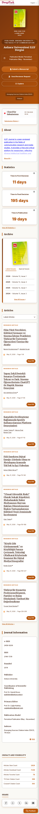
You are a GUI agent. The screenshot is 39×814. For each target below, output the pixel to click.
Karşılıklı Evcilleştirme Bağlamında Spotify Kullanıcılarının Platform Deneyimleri (17, 421)
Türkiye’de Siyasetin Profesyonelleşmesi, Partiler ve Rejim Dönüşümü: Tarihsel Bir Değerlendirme (16, 596)
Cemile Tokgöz (8, 430)
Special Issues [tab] (24, 269)
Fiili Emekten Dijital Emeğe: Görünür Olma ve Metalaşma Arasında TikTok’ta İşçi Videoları (17, 461)
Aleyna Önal (19, 430)
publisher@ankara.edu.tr (13, 695)
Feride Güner (8, 565)
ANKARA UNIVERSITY (24, 41)
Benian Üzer (8, 432)
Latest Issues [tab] (11, 269)
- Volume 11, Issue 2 (16, 294)
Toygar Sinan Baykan (10, 606)
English (33, 3)
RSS (33, 739)
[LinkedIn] (26, 803)
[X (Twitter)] (19, 803)
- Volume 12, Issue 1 (16, 288)
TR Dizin (19, 98)
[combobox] (19, 317)
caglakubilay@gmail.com (13, 708)
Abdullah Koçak (25, 349)
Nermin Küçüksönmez (11, 349)
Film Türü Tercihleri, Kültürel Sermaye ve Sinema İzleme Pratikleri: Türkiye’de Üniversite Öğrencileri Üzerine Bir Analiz (17, 337)
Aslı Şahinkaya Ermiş (10, 392)
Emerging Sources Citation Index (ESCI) (19, 94)
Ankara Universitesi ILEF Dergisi (19, 49)
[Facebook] (6, 803)
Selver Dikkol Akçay (10, 470)
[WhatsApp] (12, 803)
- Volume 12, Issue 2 (16, 282)
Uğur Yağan (7, 519)
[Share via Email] (33, 803)
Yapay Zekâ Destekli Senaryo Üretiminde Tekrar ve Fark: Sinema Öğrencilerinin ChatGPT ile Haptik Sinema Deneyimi (17, 381)
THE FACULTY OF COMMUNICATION (19, 43)
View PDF (31, 361)
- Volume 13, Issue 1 (16, 276)
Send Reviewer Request (20, 76)
